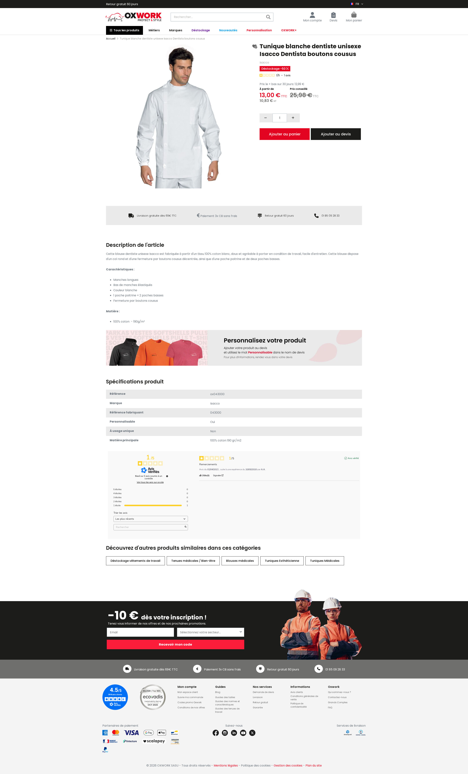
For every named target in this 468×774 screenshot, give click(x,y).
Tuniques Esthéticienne (282, 561)
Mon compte (312, 20)
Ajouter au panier (285, 134)
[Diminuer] (266, 117)
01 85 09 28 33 (330, 216)
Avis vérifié (353, 458)
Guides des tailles (225, 697)
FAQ (330, 707)
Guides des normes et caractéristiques (227, 703)
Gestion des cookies (288, 765)
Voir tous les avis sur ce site (150, 482)
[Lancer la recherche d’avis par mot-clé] (185, 527)
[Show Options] (241, 632)
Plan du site (313, 765)
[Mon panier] (354, 15)
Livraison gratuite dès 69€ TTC (156, 216)
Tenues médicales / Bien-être (193, 561)
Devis (333, 20)
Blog (217, 692)
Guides (220, 687)
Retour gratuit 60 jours (279, 216)
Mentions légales (226, 765)
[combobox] (222, 17)
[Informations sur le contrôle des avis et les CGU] (167, 476)
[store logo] (133, 17)
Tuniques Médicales (324, 561)
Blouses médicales (240, 561)
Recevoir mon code (175, 644)
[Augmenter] (293, 117)
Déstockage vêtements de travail (135, 561)
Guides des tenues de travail (227, 710)
